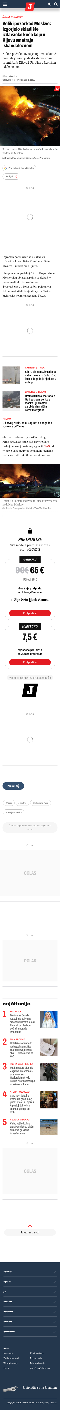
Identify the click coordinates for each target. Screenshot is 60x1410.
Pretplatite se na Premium (40, 1387)
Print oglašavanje (37, 1363)
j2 (5, 1292)
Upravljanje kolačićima (40, 1368)
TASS (48, 446)
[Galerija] (30, 116)
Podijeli (9, 176)
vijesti (8, 1271)
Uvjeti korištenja (37, 1353)
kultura (8, 1312)
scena (8, 1322)
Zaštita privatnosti (11, 1358)
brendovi (9, 1332)
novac (8, 1302)
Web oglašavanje (11, 1363)
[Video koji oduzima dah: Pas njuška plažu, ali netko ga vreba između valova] (49, 1127)
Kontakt (7, 1368)
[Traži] (55, 4)
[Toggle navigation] (4, 4)
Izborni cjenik (36, 1358)
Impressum (8, 1353)
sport (7, 1281)
